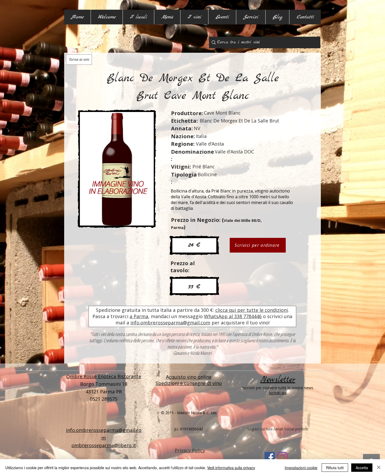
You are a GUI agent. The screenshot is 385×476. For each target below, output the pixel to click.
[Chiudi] (379, 467)
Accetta (362, 467)
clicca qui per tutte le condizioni (251, 310)
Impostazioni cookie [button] (301, 467)
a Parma (139, 316)
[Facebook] (270, 457)
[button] (138, 17)
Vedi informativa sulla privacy (231, 467)
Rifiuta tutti (335, 467)
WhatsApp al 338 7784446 (233, 316)
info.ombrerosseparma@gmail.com (170, 322)
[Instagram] (282, 457)
